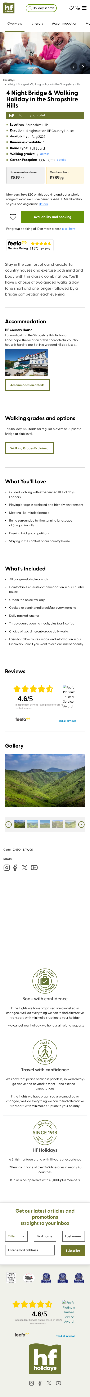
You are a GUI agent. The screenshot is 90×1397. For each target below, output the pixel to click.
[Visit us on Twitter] (24, 867)
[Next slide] (82, 67)
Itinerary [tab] (37, 23)
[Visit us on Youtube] (34, 867)
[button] (71, 8)
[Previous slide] (74, 67)
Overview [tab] (14, 23)
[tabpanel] (45, 552)
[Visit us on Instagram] (6, 867)
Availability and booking (52, 216)
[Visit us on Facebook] (15, 867)
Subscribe (73, 1250)
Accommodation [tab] (64, 23)
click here (69, 228)
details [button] (44, 154)
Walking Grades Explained (29, 448)
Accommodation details (27, 384)
